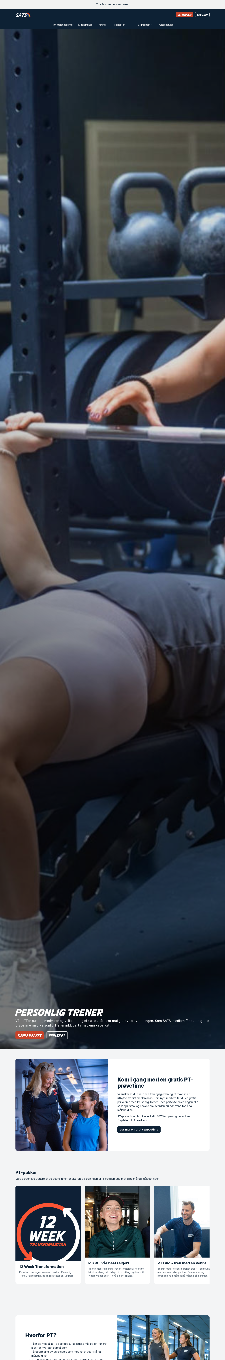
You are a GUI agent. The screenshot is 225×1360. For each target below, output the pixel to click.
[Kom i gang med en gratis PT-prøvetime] (61, 1105)
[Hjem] (23, 15)
